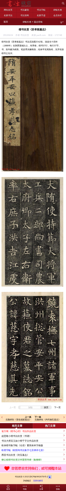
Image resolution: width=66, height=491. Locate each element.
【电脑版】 (27, 481)
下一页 (57, 407)
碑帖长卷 (27, 22)
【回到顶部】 (38, 481)
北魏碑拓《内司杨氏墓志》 (47, 419)
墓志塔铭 (38, 22)
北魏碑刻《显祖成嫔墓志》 (18, 419)
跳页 (46, 407)
